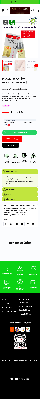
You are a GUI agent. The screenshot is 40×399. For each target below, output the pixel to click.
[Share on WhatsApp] (22, 224)
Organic (14, 210)
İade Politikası (25, 310)
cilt (24, 208)
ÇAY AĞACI (7, 208)
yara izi (14, 215)
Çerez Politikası (25, 314)
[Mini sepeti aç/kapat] (37, 10)
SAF (26, 210)
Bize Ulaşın (6, 303)
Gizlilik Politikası (25, 306)
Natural (6, 210)
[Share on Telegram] (28, 224)
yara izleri (22, 215)
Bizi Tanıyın (6, 300)
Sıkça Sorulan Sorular (10, 311)
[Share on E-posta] (33, 224)
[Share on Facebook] (5, 224)
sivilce (26, 212)
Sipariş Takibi (7, 307)
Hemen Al (10, 145)
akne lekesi (30, 206)
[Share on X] (11, 224)
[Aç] (3, 10)
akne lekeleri (20, 206)
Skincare (6, 215)
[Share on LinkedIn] (17, 224)
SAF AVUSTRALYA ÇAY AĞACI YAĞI (17, 211)
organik (21, 210)
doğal (28, 208)
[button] (20, 171)
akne (12, 206)
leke (33, 208)
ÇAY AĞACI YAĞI (16, 208)
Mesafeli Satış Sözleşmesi (24, 301)
